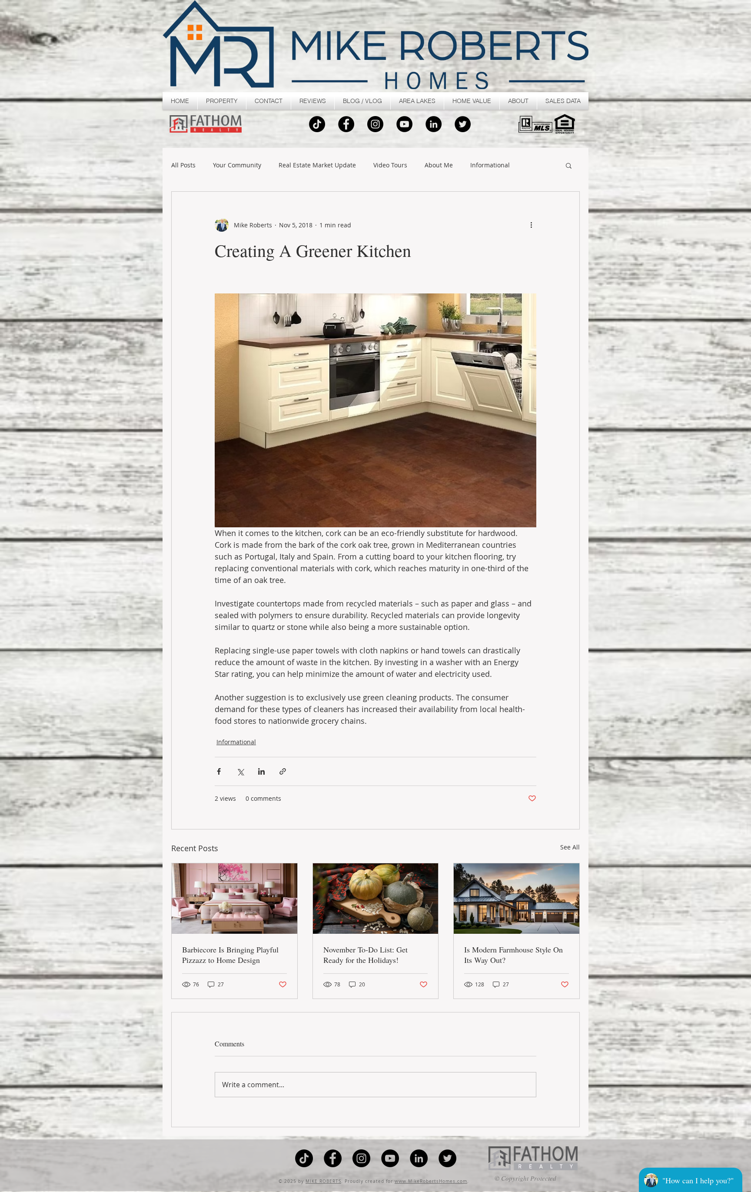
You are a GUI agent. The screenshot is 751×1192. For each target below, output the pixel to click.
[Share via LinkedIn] (261, 771)
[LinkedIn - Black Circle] (433, 124)
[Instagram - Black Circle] (375, 124)
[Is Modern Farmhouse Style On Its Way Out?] (516, 898)
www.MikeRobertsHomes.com (431, 1181)
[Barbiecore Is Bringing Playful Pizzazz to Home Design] (234, 898)
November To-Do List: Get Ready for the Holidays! (365, 954)
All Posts (183, 165)
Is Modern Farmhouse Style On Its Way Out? (513, 954)
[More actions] (531, 225)
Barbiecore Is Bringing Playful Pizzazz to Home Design (230, 954)
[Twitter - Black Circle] (463, 124)
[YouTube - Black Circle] (404, 124)
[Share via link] (283, 771)
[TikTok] (317, 124)
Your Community (237, 165)
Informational (490, 165)
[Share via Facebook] (219, 771)
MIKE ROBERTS (323, 1181)
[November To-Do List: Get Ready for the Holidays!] (376, 898)
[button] (222, 101)
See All (570, 847)
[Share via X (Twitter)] (240, 771)
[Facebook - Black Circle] (346, 124)
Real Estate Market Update (317, 165)
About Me (439, 165)
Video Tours (390, 165)
